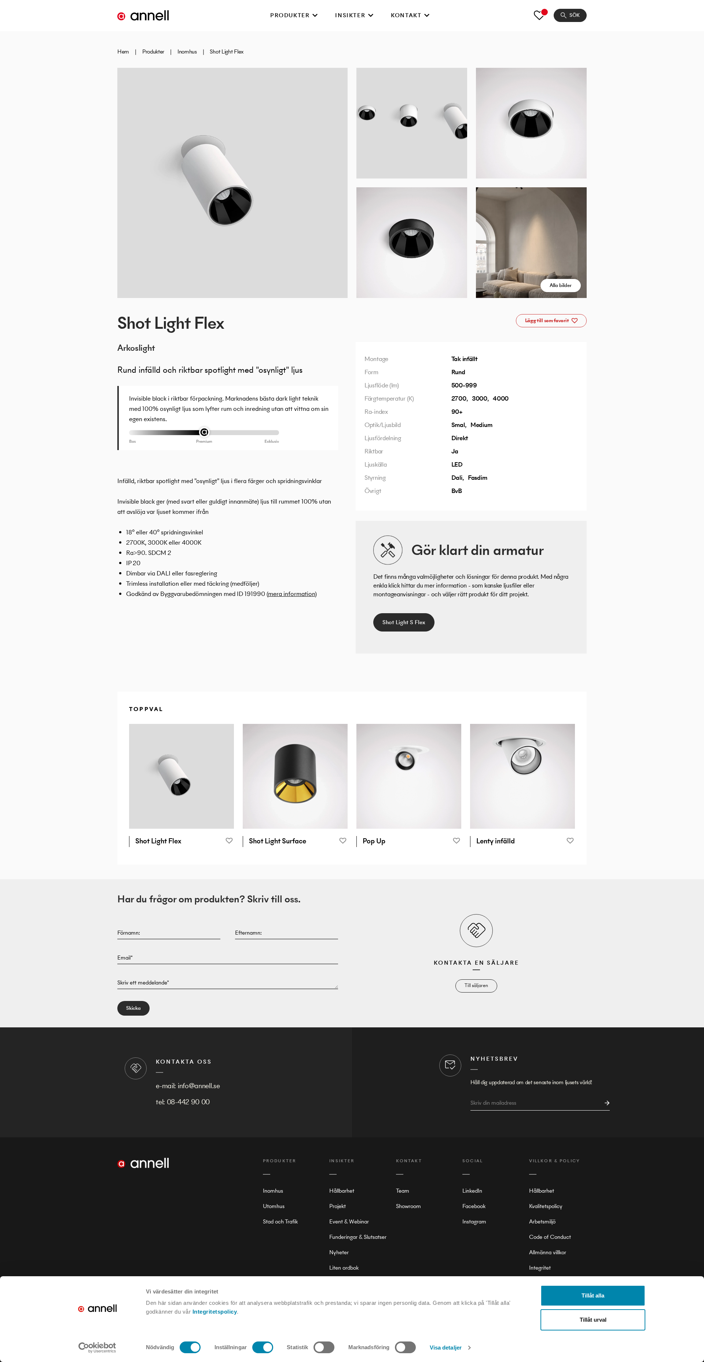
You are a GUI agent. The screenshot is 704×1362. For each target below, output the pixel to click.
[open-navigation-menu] (314, 15)
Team (402, 1190)
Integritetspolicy (214, 1311)
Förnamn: (128, 932)
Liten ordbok (344, 1267)
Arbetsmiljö (542, 1221)
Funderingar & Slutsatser (357, 1237)
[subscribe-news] (605, 1103)
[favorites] (539, 15)
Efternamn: (248, 932)
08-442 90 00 (188, 1102)
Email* (125, 957)
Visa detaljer (446, 1347)
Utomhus (274, 1206)
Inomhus (187, 51)
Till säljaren (476, 985)
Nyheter (339, 1252)
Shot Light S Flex (403, 622)
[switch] (262, 1347)
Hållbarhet (341, 1190)
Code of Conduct (550, 1237)
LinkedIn (472, 1190)
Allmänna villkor (547, 1252)
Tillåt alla (593, 1295)
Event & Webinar (349, 1221)
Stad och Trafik (280, 1221)
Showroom (408, 1206)
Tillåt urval (593, 1320)
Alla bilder (561, 285)
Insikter (350, 15)
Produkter (289, 15)
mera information (291, 593)
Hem (123, 51)
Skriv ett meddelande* (143, 982)
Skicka (133, 1008)
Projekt (337, 1206)
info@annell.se (199, 1086)
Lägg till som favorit (547, 320)
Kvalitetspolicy (545, 1206)
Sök (574, 15)
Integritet (540, 1267)
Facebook (473, 1206)
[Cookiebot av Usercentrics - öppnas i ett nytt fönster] (97, 1347)
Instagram (474, 1221)
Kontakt (406, 15)
